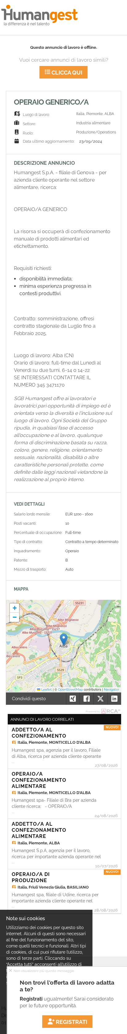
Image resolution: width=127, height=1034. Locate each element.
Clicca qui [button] (66, 72)
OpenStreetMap (70, 689)
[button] (64, 639)
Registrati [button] (71, 1022)
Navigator (111, 689)
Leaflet (46, 689)
